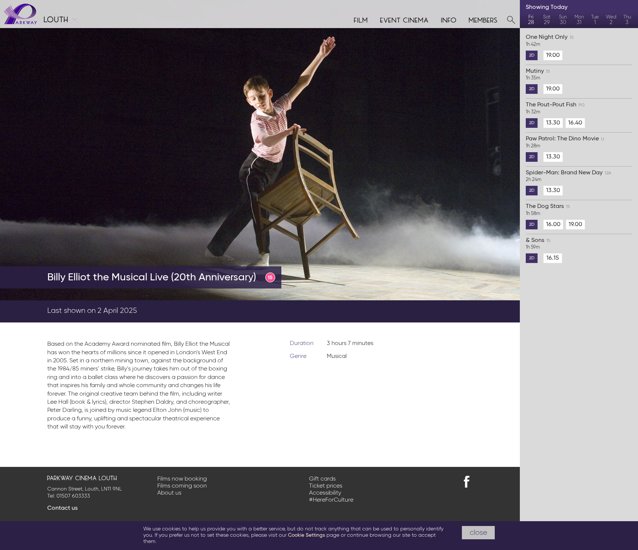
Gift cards (322, 479)
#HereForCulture (331, 500)
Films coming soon (182, 486)
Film (361, 19)
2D (532, 55)
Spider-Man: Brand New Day (568, 176)
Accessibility (325, 493)
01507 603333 (73, 496)
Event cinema (404, 19)
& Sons (538, 244)
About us (169, 493)
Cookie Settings (306, 535)
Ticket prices (325, 486)
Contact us (62, 508)
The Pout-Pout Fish (555, 108)
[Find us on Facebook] (467, 482)
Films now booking (182, 479)
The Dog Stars (548, 210)
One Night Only (549, 40)
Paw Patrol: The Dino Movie (565, 142)
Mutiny (538, 74)
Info (449, 19)
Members (483, 19)
